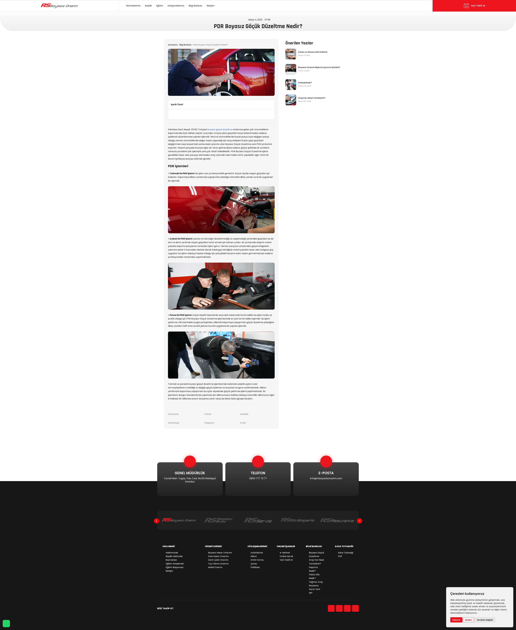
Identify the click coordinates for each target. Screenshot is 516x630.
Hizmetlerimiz (133, 5)
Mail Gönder (325, 496)
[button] (271, 104)
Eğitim (159, 5)
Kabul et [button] (456, 620)
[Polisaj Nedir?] (290, 84)
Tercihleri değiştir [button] (485, 620)
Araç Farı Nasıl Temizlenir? (311, 98)
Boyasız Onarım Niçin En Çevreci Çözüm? (319, 67)
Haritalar (187, 496)
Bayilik (148, 5)
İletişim (210, 5)
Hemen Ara (256, 496)
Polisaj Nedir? (305, 82)
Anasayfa (173, 44)
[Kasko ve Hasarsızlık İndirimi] (290, 53)
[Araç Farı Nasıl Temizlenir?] (290, 99)
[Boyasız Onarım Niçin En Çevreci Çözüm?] (290, 69)
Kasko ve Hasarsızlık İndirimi (312, 52)
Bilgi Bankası (195, 5)
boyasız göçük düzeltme (220, 129)
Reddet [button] (468, 620)
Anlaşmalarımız (175, 5)
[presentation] (156, 520)
